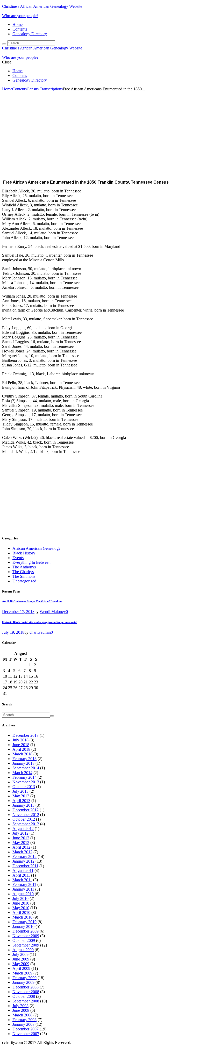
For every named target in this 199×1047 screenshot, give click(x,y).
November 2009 (25, 936)
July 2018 (20, 740)
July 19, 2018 (13, 632)
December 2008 (25, 987)
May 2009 (20, 964)
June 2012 (20, 838)
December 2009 (25, 931)
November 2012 (25, 814)
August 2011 (22, 870)
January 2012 (23, 861)
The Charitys (23, 571)
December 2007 (25, 1029)
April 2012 (21, 847)
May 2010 (20, 908)
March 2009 (22, 973)
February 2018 (24, 758)
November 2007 (25, 1033)
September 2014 (25, 768)
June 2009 (20, 959)
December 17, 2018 (18, 611)
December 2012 (25, 810)
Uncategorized (24, 581)
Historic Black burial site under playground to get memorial (39, 622)
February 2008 (24, 1019)
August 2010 (23, 894)
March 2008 (22, 1015)
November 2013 (25, 782)
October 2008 (23, 996)
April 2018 (21, 749)
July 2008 (20, 1005)
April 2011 (21, 875)
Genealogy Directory (29, 34)
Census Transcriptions (45, 89)
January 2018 (23, 763)
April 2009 (21, 968)
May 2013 (20, 796)
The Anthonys (24, 567)
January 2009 (23, 982)
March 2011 (22, 880)
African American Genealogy (36, 548)
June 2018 (20, 744)
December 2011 (25, 866)
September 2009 (25, 945)
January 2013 (23, 805)
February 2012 (24, 856)
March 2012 (22, 852)
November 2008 (25, 992)
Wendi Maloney (53, 611)
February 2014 (24, 777)
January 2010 (23, 926)
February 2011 (24, 884)
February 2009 (24, 978)
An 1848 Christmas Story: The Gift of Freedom (32, 601)
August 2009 (23, 950)
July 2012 (20, 833)
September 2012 (25, 824)
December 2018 (25, 735)
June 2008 (20, 1010)
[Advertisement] (99, 130)
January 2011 (23, 889)
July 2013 (20, 791)
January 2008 (23, 1024)
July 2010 (20, 898)
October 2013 (23, 786)
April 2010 (21, 912)
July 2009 (20, 954)
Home (17, 24)
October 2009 (23, 940)
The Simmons (23, 576)
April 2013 (21, 800)
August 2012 (23, 828)
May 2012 (20, 842)
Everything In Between (31, 562)
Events (18, 557)
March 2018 (22, 754)
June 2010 (20, 903)
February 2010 (24, 922)
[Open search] (4, 44)
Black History (23, 553)
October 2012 (23, 819)
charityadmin (40, 632)
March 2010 (22, 917)
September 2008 (25, 1001)
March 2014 (22, 772)
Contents (19, 29)
